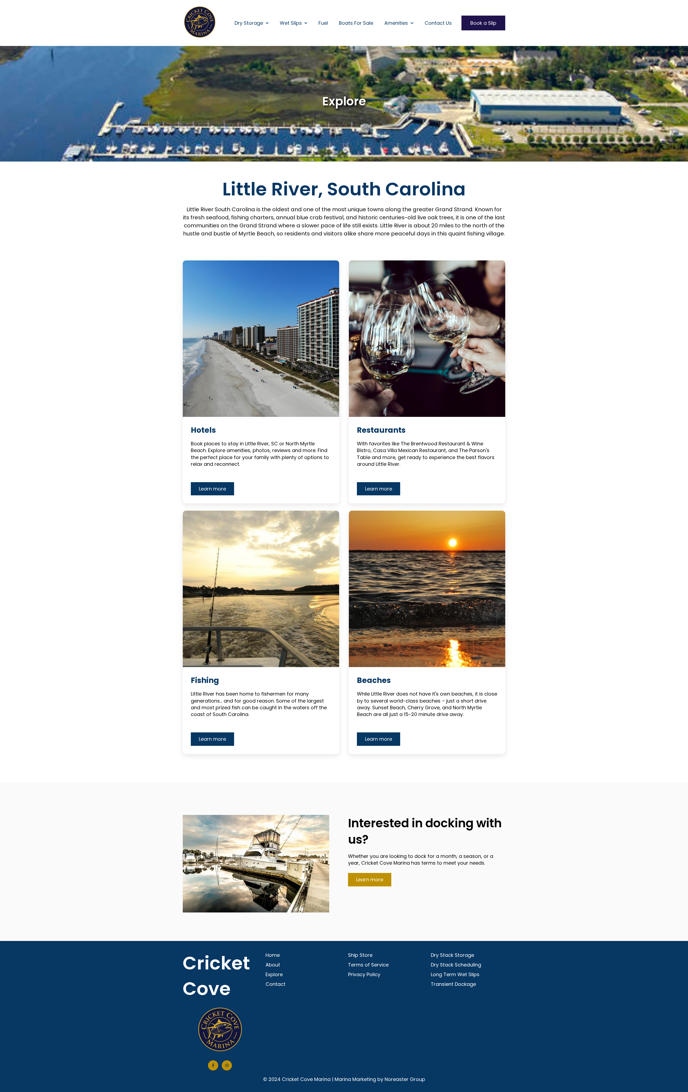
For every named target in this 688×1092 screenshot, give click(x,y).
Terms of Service (368, 964)
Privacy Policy (364, 974)
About (273, 964)
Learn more (212, 488)
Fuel (323, 23)
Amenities (396, 23)
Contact (275, 984)
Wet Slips (291, 23)
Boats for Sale (356, 23)
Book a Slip (483, 23)
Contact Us (438, 23)
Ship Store (360, 955)
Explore (274, 974)
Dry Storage (249, 23)
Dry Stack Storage (452, 955)
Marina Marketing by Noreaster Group (380, 1079)
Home (273, 955)
